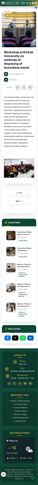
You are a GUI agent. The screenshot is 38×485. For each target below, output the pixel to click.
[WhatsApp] (23, 338)
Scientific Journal (20, 411)
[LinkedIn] (30, 338)
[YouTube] (25, 383)
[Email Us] (36, 3)
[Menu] (36, 7)
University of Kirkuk (20, 404)
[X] (15, 338)
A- (18, 87)
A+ (30, 87)
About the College (21, 414)
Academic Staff (20, 421)
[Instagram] (30, 3)
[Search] (17, 3)
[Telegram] (33, 3)
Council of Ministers (20, 408)
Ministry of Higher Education (20, 401)
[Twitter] (14, 383)
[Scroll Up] (33, 478)
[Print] (3, 474)
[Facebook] (27, 3)
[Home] (3, 3)
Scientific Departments (20, 418)
